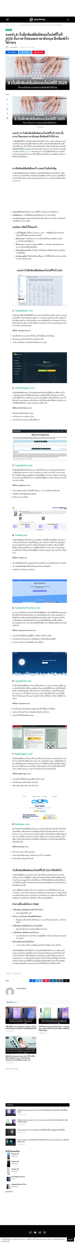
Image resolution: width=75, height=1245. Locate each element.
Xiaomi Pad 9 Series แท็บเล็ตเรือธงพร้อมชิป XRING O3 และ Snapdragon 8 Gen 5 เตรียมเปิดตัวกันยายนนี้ (43, 1140)
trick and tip (17, 973)
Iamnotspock (14, 47)
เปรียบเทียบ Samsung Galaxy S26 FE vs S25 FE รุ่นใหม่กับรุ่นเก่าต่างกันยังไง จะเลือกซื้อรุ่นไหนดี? (20, 1027)
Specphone (27, 151)
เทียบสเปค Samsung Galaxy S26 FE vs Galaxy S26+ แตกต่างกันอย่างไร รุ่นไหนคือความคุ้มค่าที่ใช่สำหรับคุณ (54, 1028)
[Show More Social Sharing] (47, 52)
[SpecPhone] (37, 20)
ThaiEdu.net (21, 535)
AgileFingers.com (23, 753)
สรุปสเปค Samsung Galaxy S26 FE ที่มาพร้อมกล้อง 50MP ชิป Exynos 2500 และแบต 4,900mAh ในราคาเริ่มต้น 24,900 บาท (20, 1058)
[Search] (68, 20)
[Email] (7, 118)
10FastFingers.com (24, 387)
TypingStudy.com (24, 310)
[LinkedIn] (7, 109)
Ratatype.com (22, 824)
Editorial (8, 30)
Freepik (41, 127)
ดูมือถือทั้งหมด (9, 1191)
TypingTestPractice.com (27, 607)
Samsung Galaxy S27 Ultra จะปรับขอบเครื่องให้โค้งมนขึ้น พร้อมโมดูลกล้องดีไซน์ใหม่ (41, 1130)
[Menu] (7, 20)
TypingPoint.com (23, 465)
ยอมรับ (70, 1239)
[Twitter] (7, 104)
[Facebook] (7, 99)
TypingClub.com (23, 680)
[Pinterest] (7, 113)
